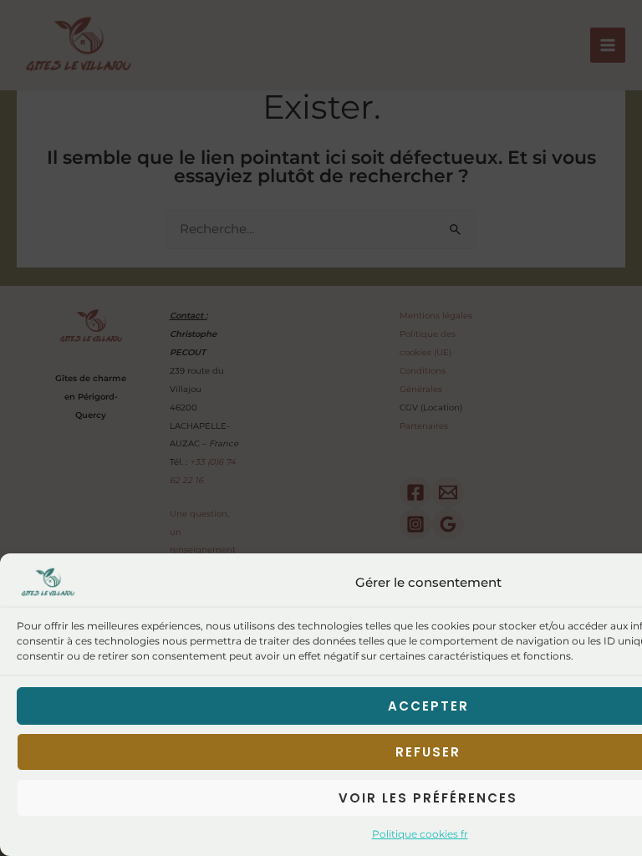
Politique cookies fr (420, 834)
